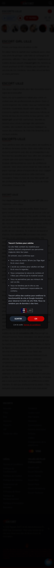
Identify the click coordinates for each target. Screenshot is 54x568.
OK (35, 318)
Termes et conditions (32, 324)
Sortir (18, 318)
